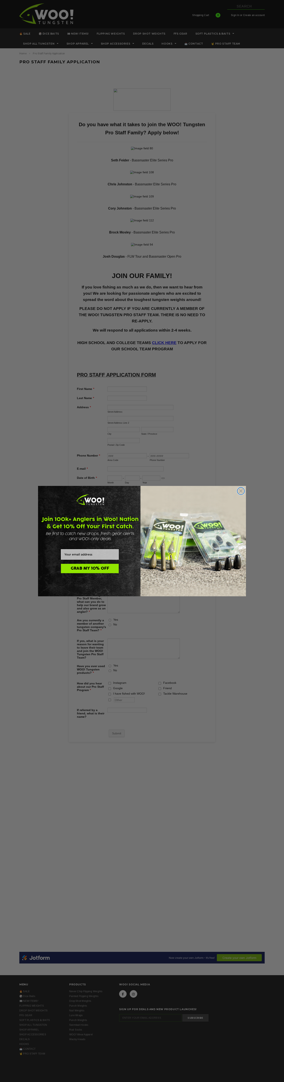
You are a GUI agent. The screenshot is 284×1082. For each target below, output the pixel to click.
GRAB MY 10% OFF (90, 568)
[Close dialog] (240, 491)
